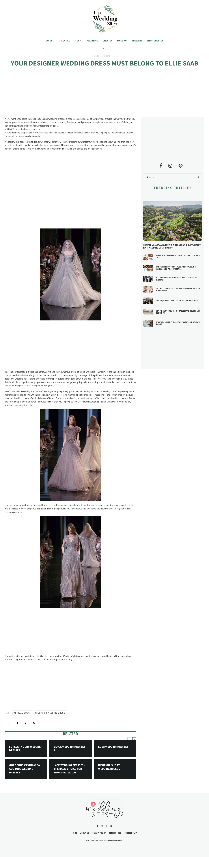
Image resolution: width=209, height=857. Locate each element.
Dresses (108, 40)
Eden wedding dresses (113, 746)
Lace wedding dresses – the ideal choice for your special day (70, 768)
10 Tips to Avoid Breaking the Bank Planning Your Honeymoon (178, 290)
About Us (84, 833)
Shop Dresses (155, 40)
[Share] (17, 723)
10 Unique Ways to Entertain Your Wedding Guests (178, 301)
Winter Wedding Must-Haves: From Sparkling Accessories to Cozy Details (176, 268)
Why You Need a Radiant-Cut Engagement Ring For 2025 (178, 257)
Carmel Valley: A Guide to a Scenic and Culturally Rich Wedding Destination (172, 246)
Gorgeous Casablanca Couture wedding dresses (24, 768)
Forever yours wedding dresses (25, 748)
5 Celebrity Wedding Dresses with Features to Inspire (176, 279)
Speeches (64, 40)
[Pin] (34, 723)
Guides (49, 40)
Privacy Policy (99, 833)
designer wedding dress (50, 712)
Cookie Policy (130, 833)
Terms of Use (115, 833)
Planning (92, 40)
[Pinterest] (106, 826)
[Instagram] (102, 826)
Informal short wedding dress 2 (109, 767)
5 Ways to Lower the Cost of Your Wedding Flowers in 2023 (179, 323)
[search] (198, 177)
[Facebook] (97, 826)
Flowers (137, 40)
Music (78, 40)
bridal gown (22, 712)
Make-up (122, 40)
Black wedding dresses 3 (69, 748)
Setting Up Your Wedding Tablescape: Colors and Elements (178, 312)
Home (74, 833)
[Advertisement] (104, 94)
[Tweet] (25, 723)
